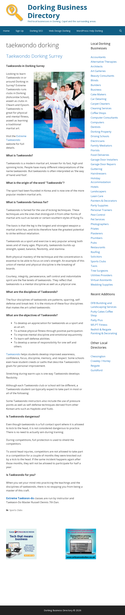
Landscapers (98, 191)
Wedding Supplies (102, 284)
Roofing (95, 252)
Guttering (96, 169)
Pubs (94, 242)
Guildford (97, 370)
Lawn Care (97, 196)
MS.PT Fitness (99, 324)
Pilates (95, 228)
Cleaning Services (101, 108)
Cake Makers (98, 94)
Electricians (98, 141)
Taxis (94, 266)
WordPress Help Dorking (90, 30)
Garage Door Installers (104, 159)
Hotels (94, 187)
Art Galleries (98, 71)
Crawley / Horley (101, 361)
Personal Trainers (101, 210)
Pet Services (98, 219)
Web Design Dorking (59, 30)
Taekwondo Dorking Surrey (34, 56)
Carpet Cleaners (100, 103)
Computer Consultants (104, 117)
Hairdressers (98, 173)
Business (96, 89)
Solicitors (96, 256)
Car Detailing (98, 99)
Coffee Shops (98, 113)
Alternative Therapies (104, 61)
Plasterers (97, 233)
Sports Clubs (15, 510)
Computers (97, 122)
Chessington (98, 356)
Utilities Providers (101, 275)
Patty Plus (97, 320)
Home (6, 30)
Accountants (98, 57)
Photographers (100, 224)
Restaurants (98, 247)
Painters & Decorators (104, 200)
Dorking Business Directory (57, 11)
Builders (96, 85)
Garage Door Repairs (103, 164)
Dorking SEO (36, 30)
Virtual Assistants (101, 280)
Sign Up (20, 30)
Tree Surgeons (99, 270)
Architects (97, 66)
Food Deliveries (100, 155)
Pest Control (98, 214)
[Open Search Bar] (120, 30)
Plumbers (96, 238)
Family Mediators (101, 145)
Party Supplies (99, 205)
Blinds (94, 80)
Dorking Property (101, 131)
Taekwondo (13, 354)
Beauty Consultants (102, 75)
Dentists (95, 127)
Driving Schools (100, 136)
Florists (95, 150)
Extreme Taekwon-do (20, 498)
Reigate (95, 365)
